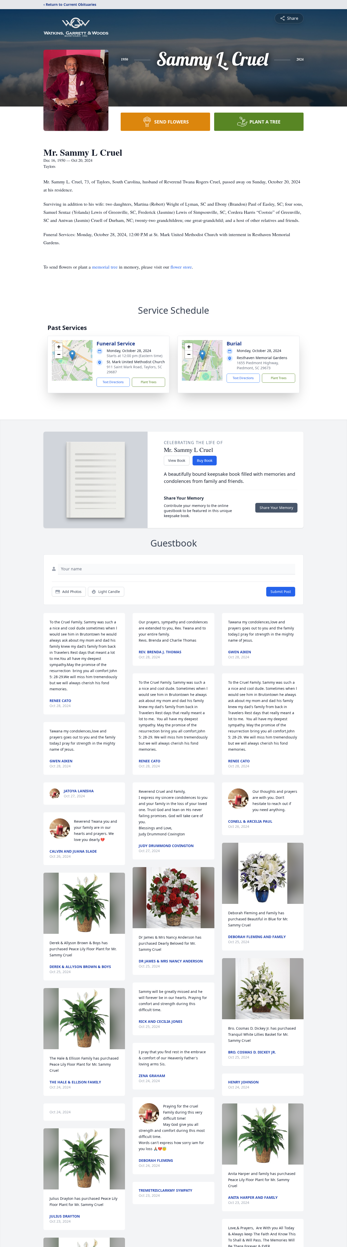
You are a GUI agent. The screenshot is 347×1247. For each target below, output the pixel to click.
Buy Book (204, 460)
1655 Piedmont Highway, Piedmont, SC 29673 (258, 365)
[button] (72, 355)
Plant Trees (148, 382)
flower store (181, 267)
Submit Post (281, 591)
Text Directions (113, 382)
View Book (176, 460)
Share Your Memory (276, 507)
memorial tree (105, 267)
